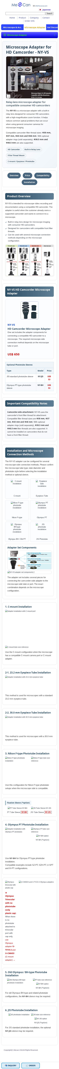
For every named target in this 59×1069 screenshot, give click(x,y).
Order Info (29, 21)
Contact (46, 17)
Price (27, 175)
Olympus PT (42, 517)
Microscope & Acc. (12, 27)
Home (12, 17)
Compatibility (43, 175)
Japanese (47, 10)
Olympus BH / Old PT (17, 539)
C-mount (17, 496)
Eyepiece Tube (42, 496)
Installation (29, 182)
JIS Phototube (42, 539)
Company (34, 17)
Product (22, 17)
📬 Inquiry (10, 1065)
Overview (14, 175)
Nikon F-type (17, 517)
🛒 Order (30, 1065)
